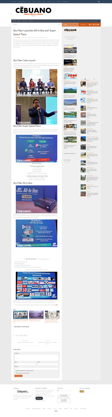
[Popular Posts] (85, 79)
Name (16, 362)
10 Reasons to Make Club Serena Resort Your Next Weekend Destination (69, 70)
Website (16, 366)
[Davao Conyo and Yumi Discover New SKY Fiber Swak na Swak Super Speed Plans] (20, 315)
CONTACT (31, 21)
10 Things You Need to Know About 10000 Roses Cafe (92, 131)
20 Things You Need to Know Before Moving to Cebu (92, 115)
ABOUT (19, 21)
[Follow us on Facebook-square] (89, 24)
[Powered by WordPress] (17, 414)
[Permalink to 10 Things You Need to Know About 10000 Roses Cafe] (83, 131)
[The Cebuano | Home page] (33, 11)
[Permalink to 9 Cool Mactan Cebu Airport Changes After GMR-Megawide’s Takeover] (83, 123)
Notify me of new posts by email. (22, 373)
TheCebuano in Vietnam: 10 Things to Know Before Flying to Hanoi (92, 85)
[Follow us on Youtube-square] (96, 24)
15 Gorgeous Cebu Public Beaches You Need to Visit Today (92, 155)
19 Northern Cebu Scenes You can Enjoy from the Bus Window (70, 147)
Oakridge (21, 335)
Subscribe (39, 398)
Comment (17, 353)
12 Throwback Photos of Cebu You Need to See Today (92, 148)
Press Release (65, 1)
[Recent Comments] (94, 79)
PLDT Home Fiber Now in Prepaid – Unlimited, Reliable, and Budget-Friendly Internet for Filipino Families (52, 321)
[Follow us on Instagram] (92, 24)
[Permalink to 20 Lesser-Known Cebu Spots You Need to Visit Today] (83, 169)
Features (14, 1)
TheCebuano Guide (22, 1)
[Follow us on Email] (98, 24)
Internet (17, 335)
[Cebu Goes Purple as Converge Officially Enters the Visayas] (36, 315)
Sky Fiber (25, 335)
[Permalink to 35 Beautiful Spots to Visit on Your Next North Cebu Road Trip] (83, 100)
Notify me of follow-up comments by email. (24, 370)
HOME (14, 21)
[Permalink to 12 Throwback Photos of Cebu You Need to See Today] (83, 147)
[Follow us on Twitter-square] (94, 24)
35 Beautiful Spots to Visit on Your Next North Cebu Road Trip (92, 101)
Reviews (49, 1)
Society (58, 1)
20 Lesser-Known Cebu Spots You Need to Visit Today (92, 170)
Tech (54, 1)
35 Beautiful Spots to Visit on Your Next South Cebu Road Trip (92, 93)
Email (38, 362)
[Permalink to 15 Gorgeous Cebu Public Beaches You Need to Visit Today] (83, 155)
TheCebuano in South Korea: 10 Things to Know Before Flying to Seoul (93, 139)
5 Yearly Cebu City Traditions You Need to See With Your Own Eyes (93, 194)
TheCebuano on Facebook (70, 153)
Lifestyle (34, 1)
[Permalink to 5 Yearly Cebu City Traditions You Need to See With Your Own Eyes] (83, 193)
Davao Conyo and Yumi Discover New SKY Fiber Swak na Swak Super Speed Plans (20, 321)
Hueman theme (27, 414)
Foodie (44, 1)
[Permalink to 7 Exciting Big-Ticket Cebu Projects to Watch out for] (83, 163)
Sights (29, 1)
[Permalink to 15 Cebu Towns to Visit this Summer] (83, 187)
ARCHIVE (25, 21)
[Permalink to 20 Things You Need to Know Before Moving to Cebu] (83, 115)
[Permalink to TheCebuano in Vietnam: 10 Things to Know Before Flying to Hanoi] (83, 84)
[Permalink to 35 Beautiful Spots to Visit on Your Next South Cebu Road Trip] (83, 92)
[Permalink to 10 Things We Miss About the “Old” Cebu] (83, 108)
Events (39, 1)
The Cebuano (17, 37)
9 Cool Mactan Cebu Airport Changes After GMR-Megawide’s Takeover (92, 123)
